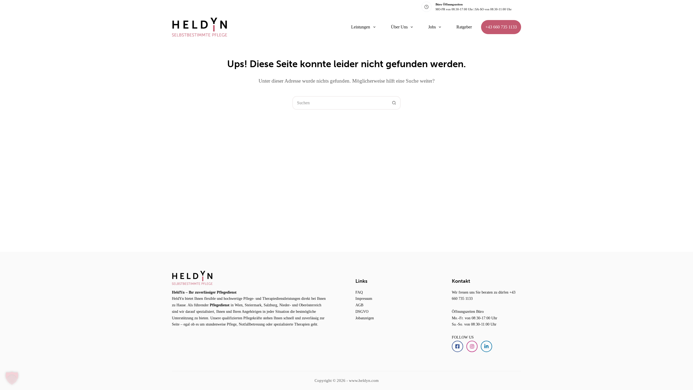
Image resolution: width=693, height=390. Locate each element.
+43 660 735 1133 (501, 27)
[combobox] (340, 103)
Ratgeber (464, 27)
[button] (12, 378)
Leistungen (360, 27)
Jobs (432, 27)
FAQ (359, 292)
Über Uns (399, 27)
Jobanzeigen (364, 318)
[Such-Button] (394, 103)
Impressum (363, 298)
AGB (359, 305)
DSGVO (361, 311)
